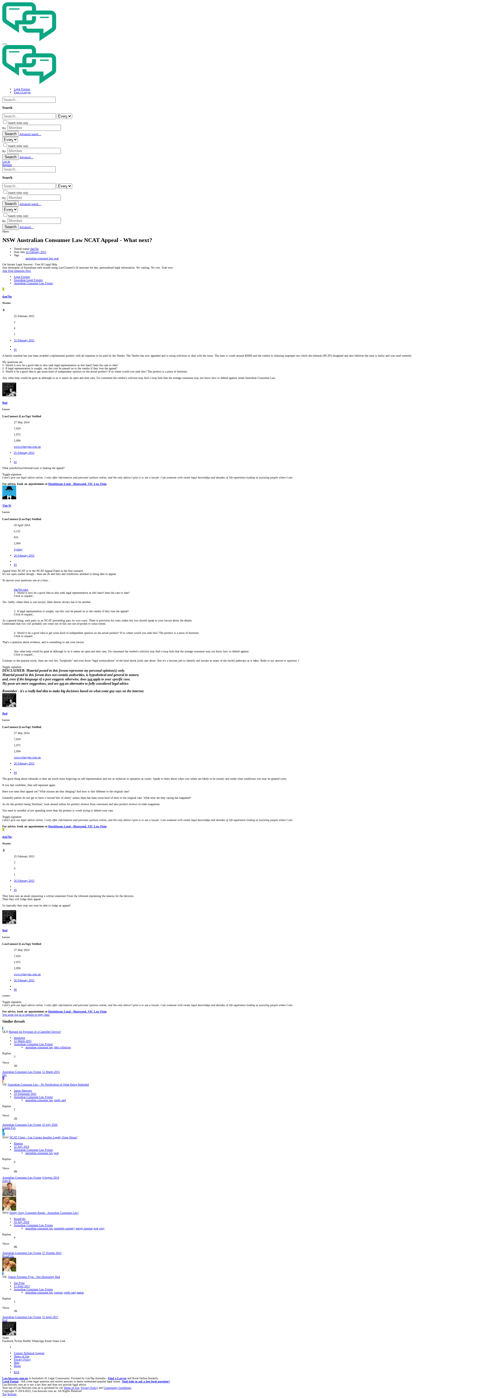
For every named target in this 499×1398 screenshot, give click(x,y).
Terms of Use (21, 1356)
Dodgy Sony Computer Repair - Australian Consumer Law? (44, 1212)
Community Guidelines (117, 1387)
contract (58, 1292)
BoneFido (19, 1218)
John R (6, 1180)
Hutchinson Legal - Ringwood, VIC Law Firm (77, 483)
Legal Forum (10, 1381)
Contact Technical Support (29, 1353)
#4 (15, 772)
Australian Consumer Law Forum (33, 1044)
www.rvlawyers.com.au (27, 446)
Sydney (18, 549)
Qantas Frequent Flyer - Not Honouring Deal (34, 1276)
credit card (60, 1100)
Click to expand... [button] (24, 595)
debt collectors (62, 1047)
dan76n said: (21, 589)
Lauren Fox (9, 1127)
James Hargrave (23, 1090)
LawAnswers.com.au (15, 1378)
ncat (56, 258)
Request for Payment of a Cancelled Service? (35, 1031)
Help (16, 1362)
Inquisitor (19, 1037)
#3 (15, 564)
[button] (4, 44)
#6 (15, 989)
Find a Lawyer (117, 1378)
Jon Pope (19, 1283)
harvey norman (84, 1228)
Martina (18, 1143)
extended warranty (64, 1228)
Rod (5, 402)
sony (102, 1228)
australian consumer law (39, 258)
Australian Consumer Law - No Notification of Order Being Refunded (48, 1084)
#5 (15, 889)
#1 (15, 349)
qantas (80, 1292)
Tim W (6, 505)
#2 (15, 461)
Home (17, 1365)
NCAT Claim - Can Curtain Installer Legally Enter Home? (43, 1137)
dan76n (34, 248)
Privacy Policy (22, 1359)
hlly (4, 1075)
